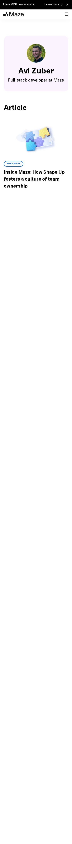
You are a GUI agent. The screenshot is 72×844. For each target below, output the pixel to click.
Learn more (51, 4)
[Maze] (13, 14)
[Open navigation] (66, 14)
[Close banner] (67, 4)
